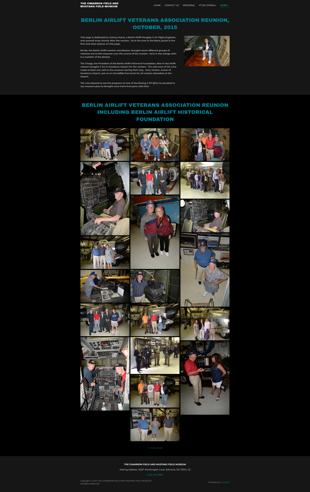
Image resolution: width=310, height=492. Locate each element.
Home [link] (157, 5)
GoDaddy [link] (225, 482)
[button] (225, 5)
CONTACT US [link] (172, 5)
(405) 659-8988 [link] (155, 474)
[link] (106, 6)
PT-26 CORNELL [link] (207, 5)
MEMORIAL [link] (189, 5)
